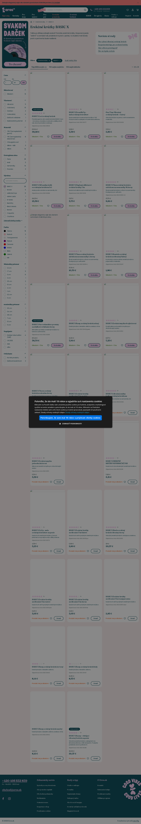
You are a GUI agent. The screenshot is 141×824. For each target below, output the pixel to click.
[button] (71, 423)
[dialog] (70, 412)
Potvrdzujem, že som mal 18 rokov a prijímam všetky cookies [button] (70, 418)
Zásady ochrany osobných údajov (77, 412)
